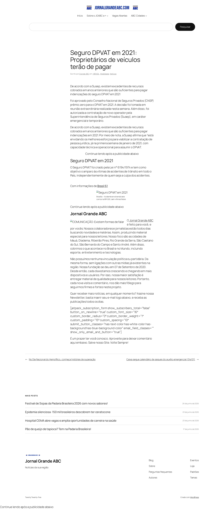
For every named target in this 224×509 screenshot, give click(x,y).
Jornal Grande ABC (141, 220)
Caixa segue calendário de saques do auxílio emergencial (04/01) (160, 359)
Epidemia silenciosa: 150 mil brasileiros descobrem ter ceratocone (67, 412)
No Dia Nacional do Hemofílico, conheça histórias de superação (62, 359)
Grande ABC (84, 74)
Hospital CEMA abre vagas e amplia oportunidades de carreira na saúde (70, 420)
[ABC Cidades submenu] (146, 15)
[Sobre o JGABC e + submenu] (107, 15)
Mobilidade (104, 74)
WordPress (194, 497)
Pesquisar (185, 26)
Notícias (113, 74)
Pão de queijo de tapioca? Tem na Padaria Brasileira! (58, 429)
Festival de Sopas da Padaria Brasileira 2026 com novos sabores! (66, 403)
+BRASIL (96, 74)
